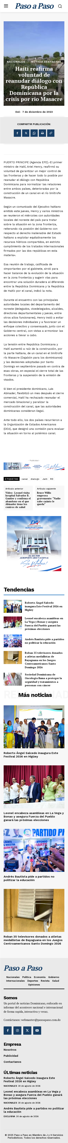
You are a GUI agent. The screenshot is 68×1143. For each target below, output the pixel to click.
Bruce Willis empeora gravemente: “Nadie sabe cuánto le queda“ (49, 498)
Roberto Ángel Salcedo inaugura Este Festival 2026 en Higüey (43, 606)
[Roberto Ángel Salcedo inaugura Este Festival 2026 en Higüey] (13, 606)
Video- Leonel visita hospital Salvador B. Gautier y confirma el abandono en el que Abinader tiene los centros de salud (18, 500)
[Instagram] (17, 1030)
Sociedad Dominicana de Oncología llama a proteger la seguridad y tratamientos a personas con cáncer (43, 680)
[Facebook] (17, 133)
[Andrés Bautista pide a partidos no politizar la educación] (13, 640)
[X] (25, 133)
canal (25, 479)
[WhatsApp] (34, 133)
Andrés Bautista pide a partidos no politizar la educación (44, 641)
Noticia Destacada (46, 61)
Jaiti (45, 479)
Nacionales (16, 61)
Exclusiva (9, 1116)
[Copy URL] (50, 133)
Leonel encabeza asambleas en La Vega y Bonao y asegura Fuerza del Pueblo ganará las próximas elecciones (44, 623)
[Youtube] (37, 1030)
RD (51, 479)
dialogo (35, 479)
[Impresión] (42, 133)
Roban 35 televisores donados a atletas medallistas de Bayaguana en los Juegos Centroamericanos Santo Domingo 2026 (44, 660)
